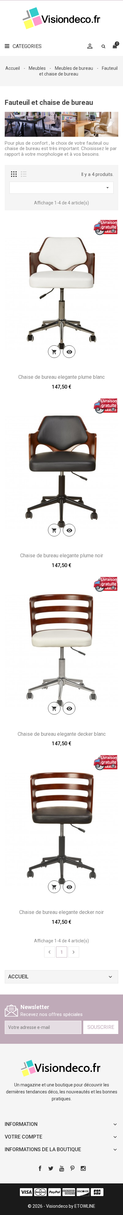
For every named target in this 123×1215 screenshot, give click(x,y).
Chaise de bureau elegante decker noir (61, 912)
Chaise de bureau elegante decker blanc (62, 734)
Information (21, 1124)
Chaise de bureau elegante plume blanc (61, 377)
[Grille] (13, 174)
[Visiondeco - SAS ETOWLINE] (61, 1067)
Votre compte (23, 1137)
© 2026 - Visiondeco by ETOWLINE (61, 1206)
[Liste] (23, 174)
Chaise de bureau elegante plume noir (61, 556)
